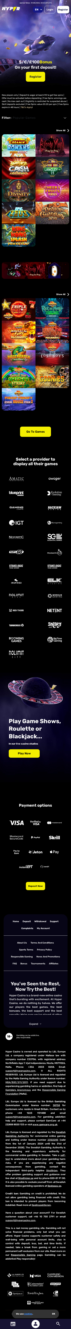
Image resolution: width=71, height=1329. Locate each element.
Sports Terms (26, 949)
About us (22, 942)
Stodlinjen (52, 1170)
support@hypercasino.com (20, 1070)
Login (50, 9)
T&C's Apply (26, 107)
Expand (33, 1024)
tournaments (38, 963)
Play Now (24, 753)
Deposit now (35, 886)
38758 (56, 1105)
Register (63, 9)
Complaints (27, 928)
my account (43, 928)
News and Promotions (48, 956)
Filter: (6, 117)
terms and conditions (42, 942)
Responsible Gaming (22, 956)
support (54, 921)
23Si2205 (53, 1139)
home (16, 921)
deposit (27, 921)
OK (53, 1314)
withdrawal (40, 921)
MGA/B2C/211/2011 (16, 1082)
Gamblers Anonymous (18, 1090)
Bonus (23, 963)
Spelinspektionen (41, 1205)
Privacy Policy (44, 949)
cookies (28, 1314)
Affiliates (53, 963)
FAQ (15, 963)
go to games (35, 431)
